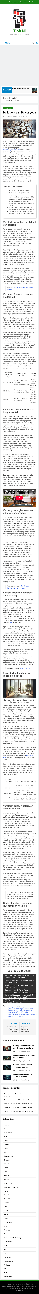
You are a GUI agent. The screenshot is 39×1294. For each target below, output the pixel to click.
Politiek (6, 1218)
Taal (5, 1253)
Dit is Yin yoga (25, 668)
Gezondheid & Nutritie (11, 1187)
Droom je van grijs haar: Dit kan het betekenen (18, 1111)
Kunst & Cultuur (9, 1199)
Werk (5, 1273)
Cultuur (6, 1148)
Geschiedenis (8, 1183)
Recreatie (7, 1230)
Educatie (6, 1164)
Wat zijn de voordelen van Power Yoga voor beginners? (17, 1001)
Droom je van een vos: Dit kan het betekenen (18, 1100)
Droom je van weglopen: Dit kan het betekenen (18, 1108)
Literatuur (7, 1203)
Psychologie (8, 1222)
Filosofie (6, 1175)
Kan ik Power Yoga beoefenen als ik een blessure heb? (19, 981)
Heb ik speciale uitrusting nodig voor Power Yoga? (19, 986)
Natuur (6, 1214)
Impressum (19, 1290)
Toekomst (7, 1265)
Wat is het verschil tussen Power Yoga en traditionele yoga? (17, 976)
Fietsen (6, 1168)
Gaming (6, 1179)
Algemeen (7, 1125)
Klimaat (6, 1195)
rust (11, 622)
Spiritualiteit (8, 108)
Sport (5, 1245)
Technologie (8, 1257)
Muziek (6, 1210)
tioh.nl (19, 31)
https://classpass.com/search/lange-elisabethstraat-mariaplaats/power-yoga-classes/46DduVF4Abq (21, 1010)
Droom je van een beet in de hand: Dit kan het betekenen (17, 2)
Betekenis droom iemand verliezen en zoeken (18, 1104)
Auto (5, 1129)
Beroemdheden (8, 1133)
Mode (5, 1207)
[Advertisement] (19, 66)
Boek (5, 1136)
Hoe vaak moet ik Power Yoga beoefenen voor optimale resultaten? (19, 991)
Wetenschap (8, 1277)
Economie (7, 1160)
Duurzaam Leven (9, 1156)
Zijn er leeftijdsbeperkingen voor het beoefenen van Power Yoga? (19, 996)
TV (5, 1269)
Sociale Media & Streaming (12, 1238)
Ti (5, 116)
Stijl (5, 1249)
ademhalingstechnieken (11, 150)
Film (5, 1172)
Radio (5, 1226)
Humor (6, 1191)
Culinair (6, 1144)
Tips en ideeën (8, 1261)
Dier (5, 1152)
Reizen (6, 1234)
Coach (6, 1140)
